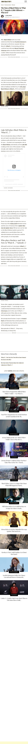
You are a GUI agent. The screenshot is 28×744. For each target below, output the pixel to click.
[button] (26, 1)
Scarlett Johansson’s (20, 42)
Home (2, 4)
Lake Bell (24, 144)
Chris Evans (4, 311)
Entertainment (8, 4)
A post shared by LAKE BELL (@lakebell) (14, 184)
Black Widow (6, 144)
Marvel (13, 4)
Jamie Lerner (9, 15)
